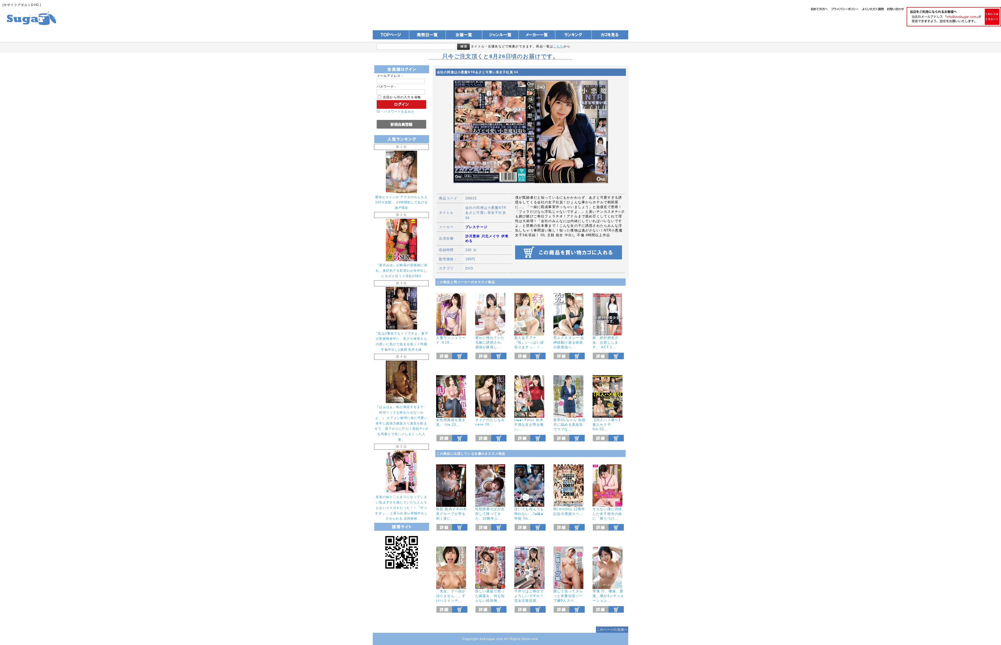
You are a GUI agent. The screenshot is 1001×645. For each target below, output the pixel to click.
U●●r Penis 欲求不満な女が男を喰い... (529, 424)
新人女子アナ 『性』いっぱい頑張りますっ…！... (529, 342)
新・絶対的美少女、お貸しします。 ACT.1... (605, 342)
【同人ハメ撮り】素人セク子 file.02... (607, 424)
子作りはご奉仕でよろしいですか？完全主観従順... (529, 596)
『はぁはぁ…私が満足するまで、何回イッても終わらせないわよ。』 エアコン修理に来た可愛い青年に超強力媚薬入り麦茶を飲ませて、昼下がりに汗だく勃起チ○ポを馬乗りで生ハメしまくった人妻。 (401, 423)
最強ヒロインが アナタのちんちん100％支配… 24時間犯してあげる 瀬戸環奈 (401, 202)
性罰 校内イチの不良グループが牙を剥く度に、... (451, 513)
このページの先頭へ (612, 629)
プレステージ (476, 227)
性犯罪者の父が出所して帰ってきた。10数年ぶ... (490, 513)
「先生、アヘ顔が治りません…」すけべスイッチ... (451, 596)
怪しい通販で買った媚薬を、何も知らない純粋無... (490, 596)
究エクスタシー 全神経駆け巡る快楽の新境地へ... (568, 342)
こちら (558, 46)
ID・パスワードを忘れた (396, 111)
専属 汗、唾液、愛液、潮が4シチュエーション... (608, 596)
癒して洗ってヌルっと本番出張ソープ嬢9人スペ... (568, 596)
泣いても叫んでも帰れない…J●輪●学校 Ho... (529, 513)
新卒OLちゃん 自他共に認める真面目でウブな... (569, 424)
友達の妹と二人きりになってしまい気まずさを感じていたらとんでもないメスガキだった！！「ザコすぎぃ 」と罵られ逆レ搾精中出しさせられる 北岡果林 (401, 507)
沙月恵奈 (472, 236)
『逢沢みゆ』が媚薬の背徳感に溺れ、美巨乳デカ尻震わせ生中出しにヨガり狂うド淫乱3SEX (401, 270)
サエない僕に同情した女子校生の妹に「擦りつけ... (607, 513)
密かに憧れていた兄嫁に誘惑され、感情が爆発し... (490, 342)
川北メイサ (490, 236)
